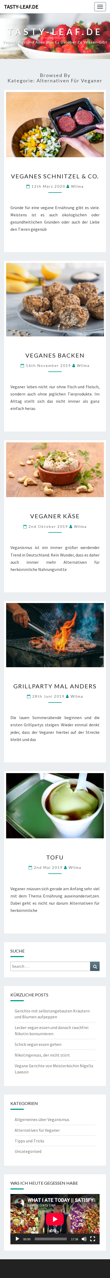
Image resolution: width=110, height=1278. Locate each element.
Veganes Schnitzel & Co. (55, 176)
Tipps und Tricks (29, 1140)
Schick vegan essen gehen (38, 1044)
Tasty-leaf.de (21, 6)
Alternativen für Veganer (37, 1130)
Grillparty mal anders (55, 686)
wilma (77, 186)
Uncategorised (28, 1151)
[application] (55, 1219)
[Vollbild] (92, 1239)
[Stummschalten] (84, 1239)
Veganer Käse (55, 516)
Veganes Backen (55, 355)
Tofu (55, 857)
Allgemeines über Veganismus (42, 1119)
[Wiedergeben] (17, 1239)
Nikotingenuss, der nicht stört (42, 1055)
